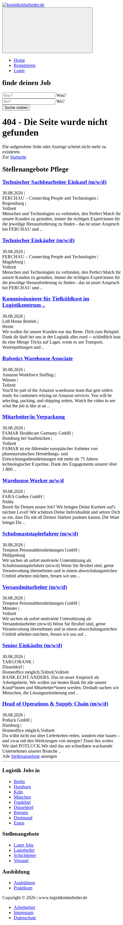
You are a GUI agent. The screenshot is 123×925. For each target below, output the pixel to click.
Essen (19, 822)
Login (19, 70)
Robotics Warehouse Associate (37, 358)
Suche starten (16, 107)
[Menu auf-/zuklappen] (47, 30)
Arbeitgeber (24, 907)
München (22, 797)
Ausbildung (24, 882)
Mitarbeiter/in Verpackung (33, 417)
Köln (18, 791)
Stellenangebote (25, 756)
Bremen (21, 812)
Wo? (60, 101)
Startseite (18, 157)
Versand (21, 860)
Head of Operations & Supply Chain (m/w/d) (55, 704)
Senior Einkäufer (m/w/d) (32, 645)
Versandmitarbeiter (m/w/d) (34, 587)
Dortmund (23, 817)
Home (19, 60)
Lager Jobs (23, 845)
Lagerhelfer (24, 850)
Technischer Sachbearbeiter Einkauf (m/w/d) (54, 182)
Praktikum (23, 887)
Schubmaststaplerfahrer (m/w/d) (40, 534)
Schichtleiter (25, 855)
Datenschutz (25, 917)
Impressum (23, 912)
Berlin (19, 781)
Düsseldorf (23, 807)
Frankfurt (22, 802)
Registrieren (24, 65)
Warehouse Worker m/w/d (33, 480)
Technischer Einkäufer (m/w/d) (38, 240)
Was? (61, 95)
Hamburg (22, 786)
